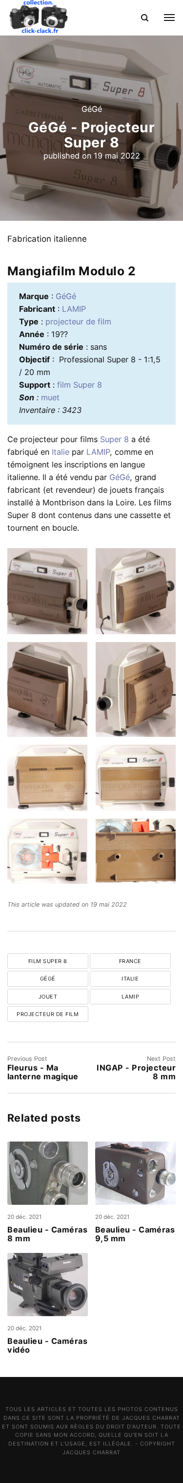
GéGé (91, 108)
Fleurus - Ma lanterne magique (43, 1072)
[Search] (144, 17)
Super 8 (114, 439)
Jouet (48, 996)
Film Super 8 (47, 961)
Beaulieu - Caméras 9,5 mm (135, 1234)
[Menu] (164, 18)
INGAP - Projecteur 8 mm (136, 1072)
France (130, 961)
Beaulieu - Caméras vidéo (47, 1346)
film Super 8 (79, 385)
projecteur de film (78, 321)
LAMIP (74, 309)
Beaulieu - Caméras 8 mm (47, 1234)
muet (50, 397)
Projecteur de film (48, 1014)
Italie (60, 452)
